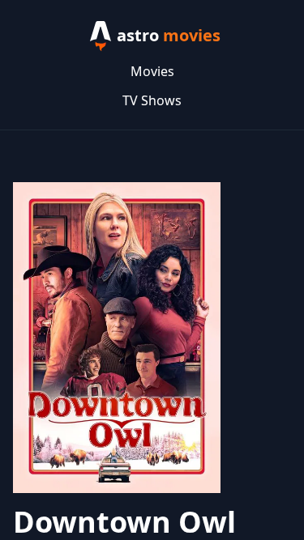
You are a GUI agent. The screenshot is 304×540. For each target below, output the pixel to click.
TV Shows (152, 100)
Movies (152, 71)
